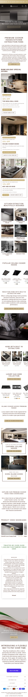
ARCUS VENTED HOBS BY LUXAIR (14, 308)
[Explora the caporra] (14, 441)
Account (12, 683)
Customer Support (12, 676)
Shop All (14, 64)
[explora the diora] (14, 469)
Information (12, 679)
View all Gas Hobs (14, 379)
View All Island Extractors (14, 420)
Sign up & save (12, 686)
